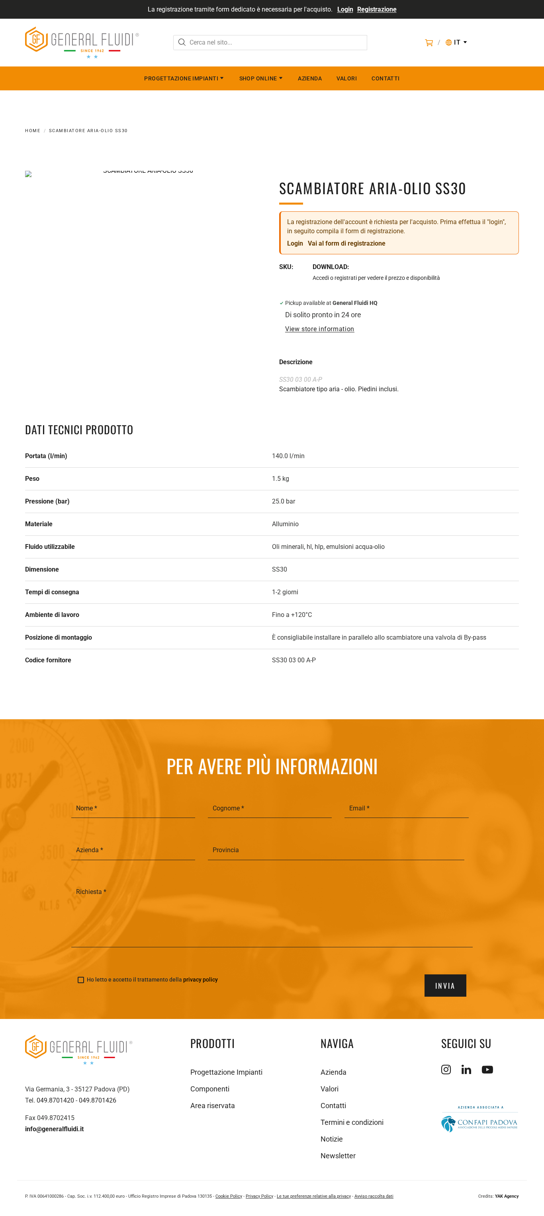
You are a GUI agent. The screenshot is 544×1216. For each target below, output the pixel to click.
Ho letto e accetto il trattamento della (152, 980)
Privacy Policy (259, 1196)
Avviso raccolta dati (373, 1196)
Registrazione (377, 9)
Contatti (386, 78)
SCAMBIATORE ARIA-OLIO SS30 (88, 130)
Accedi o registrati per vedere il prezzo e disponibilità (376, 278)
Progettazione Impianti (181, 78)
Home (32, 130)
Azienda (310, 78)
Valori (347, 78)
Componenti (209, 1089)
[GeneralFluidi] (82, 43)
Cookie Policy (228, 1196)
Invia (445, 985)
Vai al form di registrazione (346, 243)
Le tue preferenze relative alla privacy (314, 1196)
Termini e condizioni (352, 1122)
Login (345, 9)
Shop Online (258, 78)
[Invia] (182, 43)
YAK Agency (507, 1196)
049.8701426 (97, 1100)
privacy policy (200, 979)
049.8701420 (55, 1100)
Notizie (332, 1139)
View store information (319, 329)
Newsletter (338, 1156)
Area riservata (212, 1105)
